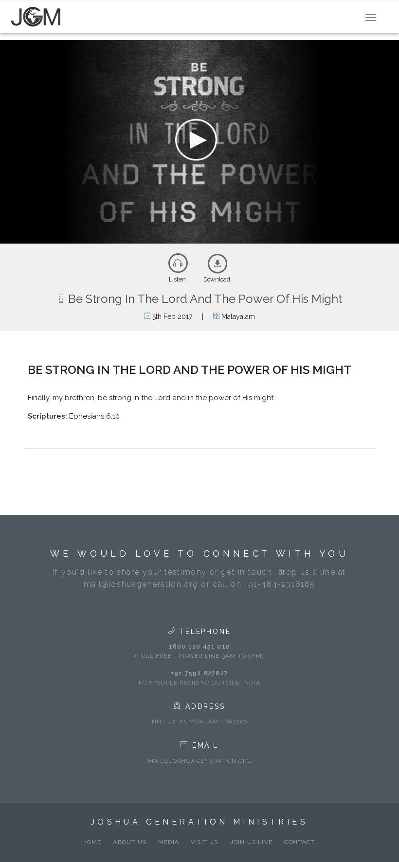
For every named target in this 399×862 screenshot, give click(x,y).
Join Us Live (251, 842)
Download (216, 279)
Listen (177, 279)
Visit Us (204, 842)
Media (168, 842)
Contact (299, 842)
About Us (129, 842)
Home (92, 842)
